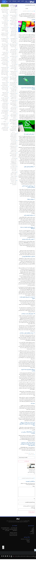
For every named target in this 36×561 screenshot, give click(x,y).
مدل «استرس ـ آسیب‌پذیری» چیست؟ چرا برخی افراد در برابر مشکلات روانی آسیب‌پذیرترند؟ (13, 534)
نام (34, 498)
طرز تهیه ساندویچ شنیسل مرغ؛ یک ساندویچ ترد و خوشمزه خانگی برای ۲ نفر (5, 529)
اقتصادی (22, 1)
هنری (10, 1)
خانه (29, 1)
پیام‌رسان (33, 38)
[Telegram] (11, 556)
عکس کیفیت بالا (27, 478)
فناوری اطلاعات (14, 1)
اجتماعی (26, 1)
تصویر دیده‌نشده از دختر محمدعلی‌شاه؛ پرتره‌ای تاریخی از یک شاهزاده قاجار (13, 529)
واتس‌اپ (23, 478)
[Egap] (5, 556)
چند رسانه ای (27, 2)
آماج (14, 556)
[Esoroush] (3, 556)
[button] (7, 1)
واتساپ (33, 13)
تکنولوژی (19, 1)
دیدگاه (33, 486)
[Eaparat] (9, 556)
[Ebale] (7, 556)
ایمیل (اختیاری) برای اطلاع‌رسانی (30, 502)
